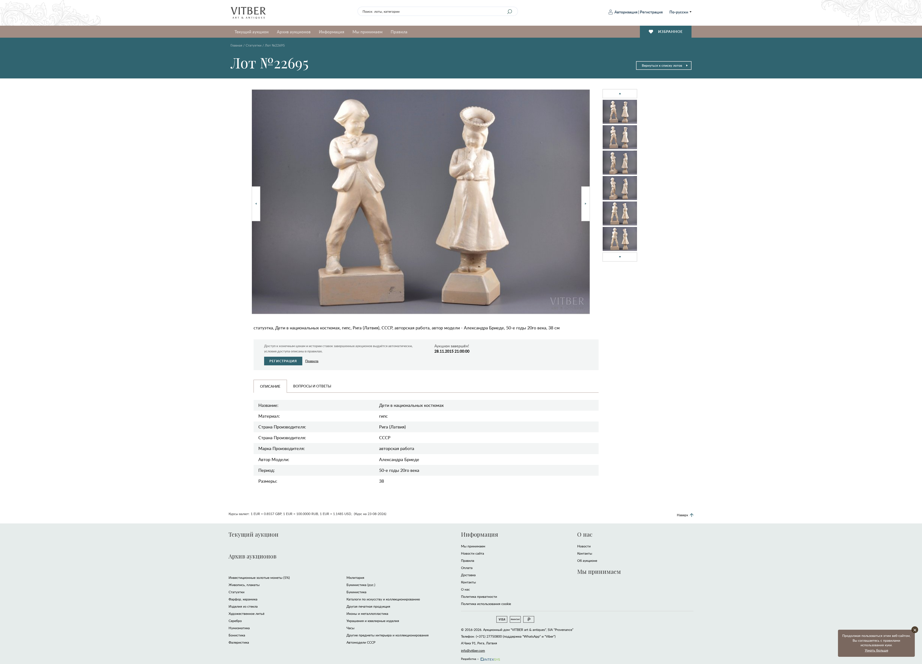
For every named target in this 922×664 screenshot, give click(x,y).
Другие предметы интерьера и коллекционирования (387, 635)
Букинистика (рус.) (360, 584)
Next (585, 203)
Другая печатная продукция (368, 606)
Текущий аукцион (254, 534)
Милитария (355, 577)
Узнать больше (876, 650)
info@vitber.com (473, 650)
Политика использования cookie (486, 603)
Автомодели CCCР (360, 642)
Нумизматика (239, 628)
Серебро (235, 620)
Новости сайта (472, 553)
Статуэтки (253, 45)
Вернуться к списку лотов (662, 65)
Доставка (468, 575)
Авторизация (625, 12)
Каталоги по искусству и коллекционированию (383, 599)
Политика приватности (479, 596)
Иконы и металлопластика (367, 613)
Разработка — (470, 658)
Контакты (468, 582)
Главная (236, 45)
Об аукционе (587, 560)
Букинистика (356, 592)
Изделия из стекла (243, 606)
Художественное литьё (246, 613)
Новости (584, 546)
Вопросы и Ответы (312, 386)
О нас (465, 589)
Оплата (467, 567)
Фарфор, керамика (243, 599)
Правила (399, 32)
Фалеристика (239, 642)
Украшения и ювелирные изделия (372, 620)
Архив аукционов (252, 556)
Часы (350, 628)
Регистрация (651, 12)
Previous (256, 203)
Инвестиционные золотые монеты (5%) (259, 577)
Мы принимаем (473, 546)
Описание (270, 386)
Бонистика (237, 635)
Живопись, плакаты (244, 584)
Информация (479, 534)
